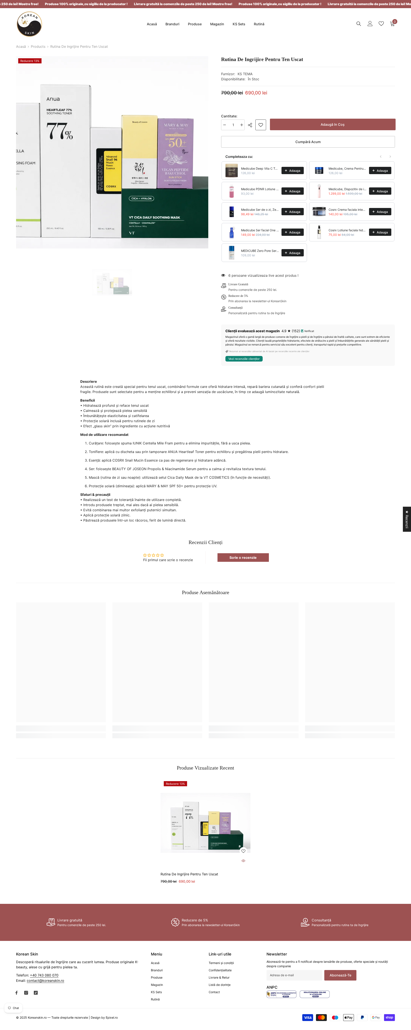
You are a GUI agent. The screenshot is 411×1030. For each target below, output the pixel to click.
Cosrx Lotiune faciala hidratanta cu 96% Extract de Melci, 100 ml (347, 230)
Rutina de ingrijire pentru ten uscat (189, 874)
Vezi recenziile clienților (244, 358)
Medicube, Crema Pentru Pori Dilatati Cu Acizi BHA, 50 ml (347, 168)
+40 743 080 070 (44, 975)
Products (38, 46)
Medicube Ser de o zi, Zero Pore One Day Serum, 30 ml (260, 209)
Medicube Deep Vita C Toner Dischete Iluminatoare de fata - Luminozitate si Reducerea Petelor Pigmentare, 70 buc (260, 168)
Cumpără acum (308, 142)
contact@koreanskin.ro (45, 980)
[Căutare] (359, 24)
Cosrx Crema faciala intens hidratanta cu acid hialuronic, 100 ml (347, 209)
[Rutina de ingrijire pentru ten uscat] (205, 823)
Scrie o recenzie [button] (243, 557)
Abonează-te (340, 975)
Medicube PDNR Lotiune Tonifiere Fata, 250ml (260, 189)
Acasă (21, 46)
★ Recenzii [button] (407, 519)
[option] (112, 152)
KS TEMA (245, 74)
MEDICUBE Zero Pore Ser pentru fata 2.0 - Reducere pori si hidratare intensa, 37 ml (260, 251)
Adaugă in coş (332, 124)
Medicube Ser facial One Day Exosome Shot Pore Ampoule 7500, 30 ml (260, 230)
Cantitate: (229, 116)
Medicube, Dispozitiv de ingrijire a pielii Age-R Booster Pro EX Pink (347, 189)
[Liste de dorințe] (381, 23)
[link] (260, 125)
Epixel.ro (112, 1017)
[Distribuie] (251, 125)
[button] (79, 990)
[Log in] (370, 23)
